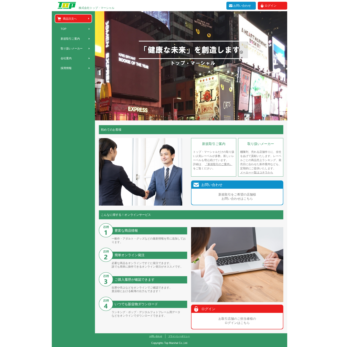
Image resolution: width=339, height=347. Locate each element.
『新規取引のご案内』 (218, 164)
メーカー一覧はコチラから (256, 172)
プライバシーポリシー (179, 336)
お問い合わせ (155, 336)
